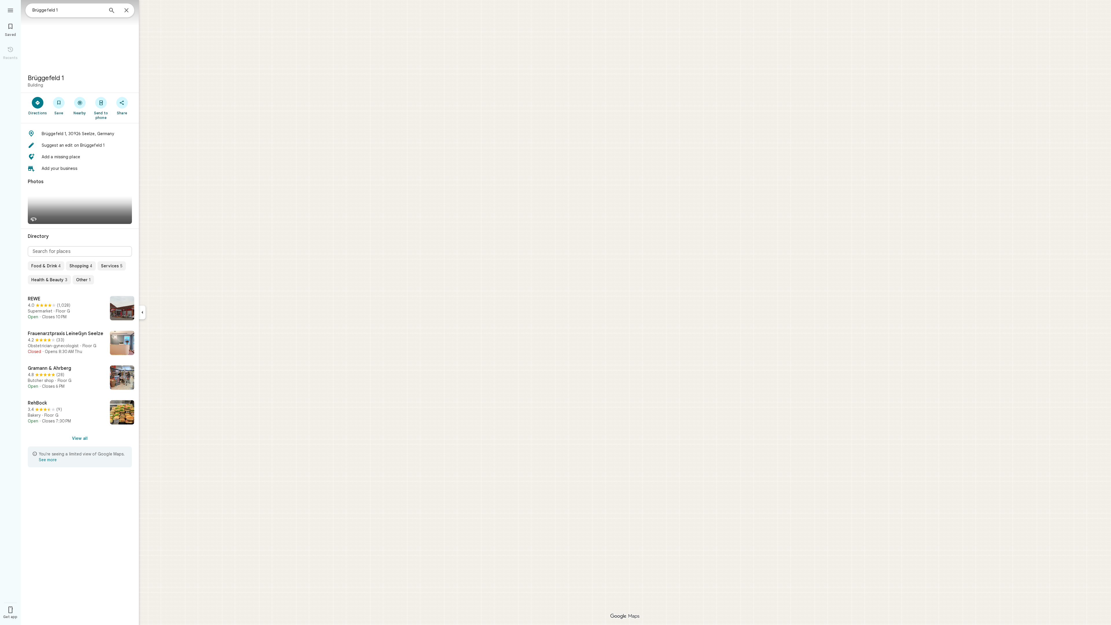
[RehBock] (80, 413)
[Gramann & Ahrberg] (80, 378)
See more (48, 459)
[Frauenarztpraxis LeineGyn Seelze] (80, 343)
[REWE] (80, 308)
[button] (80, 133)
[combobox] (68, 10)
